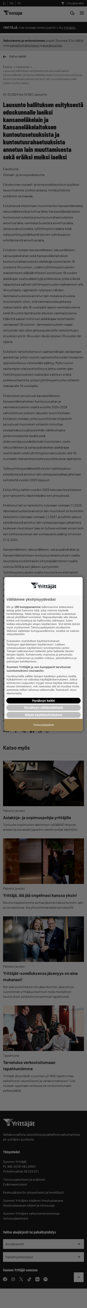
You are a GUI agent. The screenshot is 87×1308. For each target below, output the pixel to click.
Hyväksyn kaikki (43, 700)
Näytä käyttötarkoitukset (43, 714)
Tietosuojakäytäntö (43, 724)
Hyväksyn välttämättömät (43, 707)
